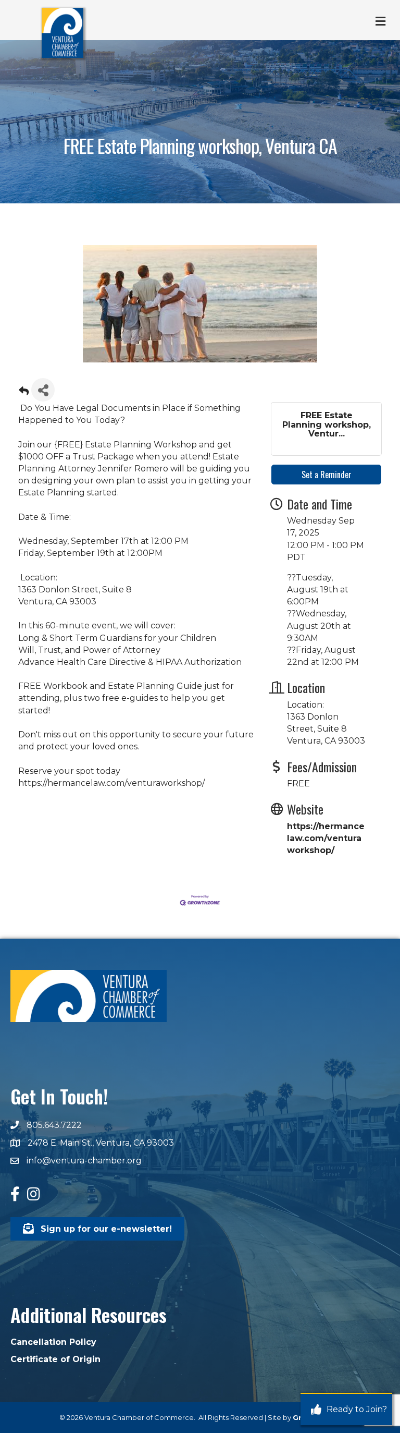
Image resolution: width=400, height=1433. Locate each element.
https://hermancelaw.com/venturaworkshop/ (326, 838)
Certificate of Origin (55, 1359)
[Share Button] (43, 390)
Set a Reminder (327, 474)
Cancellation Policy (53, 1342)
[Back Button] (24, 393)
